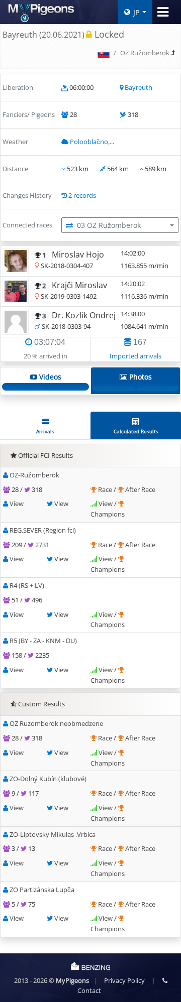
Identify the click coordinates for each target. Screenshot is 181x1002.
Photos (139, 381)
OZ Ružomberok (144, 52)
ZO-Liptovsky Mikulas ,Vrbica (53, 834)
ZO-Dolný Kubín (48, 778)
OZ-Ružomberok (34, 474)
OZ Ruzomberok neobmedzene (56, 723)
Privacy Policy (124, 980)
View (17, 503)
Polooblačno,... (92, 141)
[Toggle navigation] (162, 12)
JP (136, 12)
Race (106, 489)
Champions (107, 514)
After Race (140, 489)
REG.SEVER (43, 530)
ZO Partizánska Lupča (42, 889)
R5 (43, 640)
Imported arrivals (135, 355)
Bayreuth (138, 87)
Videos (49, 381)
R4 (27, 585)
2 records (82, 195)
